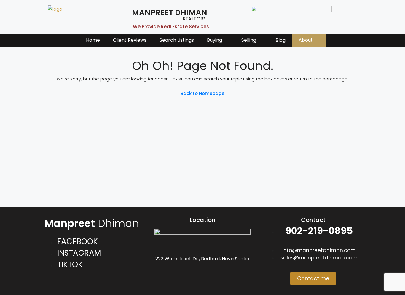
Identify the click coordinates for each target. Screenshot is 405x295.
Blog (280, 40)
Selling (248, 40)
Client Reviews (129, 40)
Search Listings (177, 40)
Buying (214, 40)
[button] (217, 40)
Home (93, 40)
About (306, 40)
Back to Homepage (202, 93)
